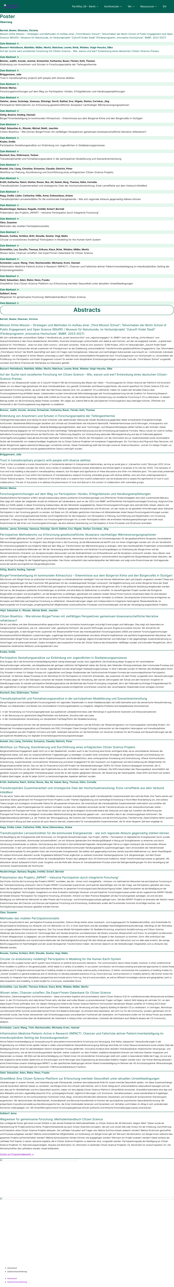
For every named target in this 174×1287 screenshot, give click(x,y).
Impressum (12, 1268)
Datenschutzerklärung (17, 1271)
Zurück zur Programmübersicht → (17, 1154)
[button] (97, 6)
